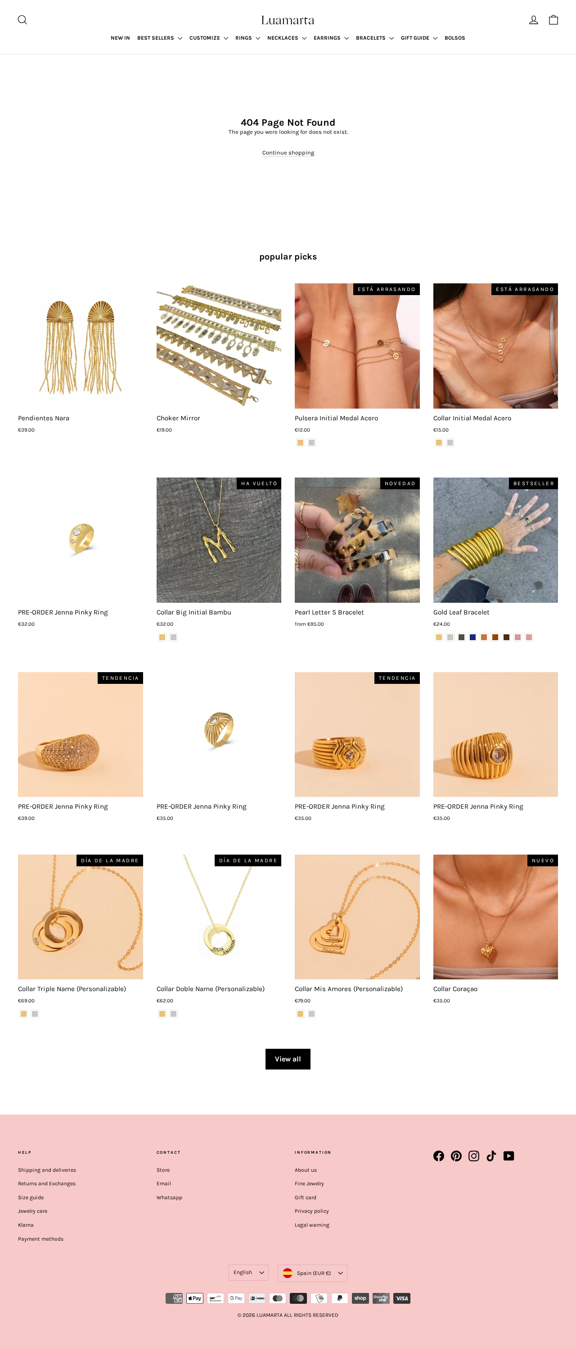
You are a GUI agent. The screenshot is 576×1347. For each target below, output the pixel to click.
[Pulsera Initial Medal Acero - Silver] (311, 442)
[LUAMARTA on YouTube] (509, 1156)
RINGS (244, 38)
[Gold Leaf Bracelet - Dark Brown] (506, 637)
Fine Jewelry (309, 1183)
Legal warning (312, 1225)
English (243, 1272)
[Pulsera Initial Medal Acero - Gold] (300, 442)
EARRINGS (328, 38)
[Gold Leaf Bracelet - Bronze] (484, 637)
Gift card (305, 1197)
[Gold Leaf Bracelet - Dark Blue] (473, 637)
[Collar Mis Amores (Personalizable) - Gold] (300, 1014)
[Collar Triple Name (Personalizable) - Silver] (35, 1014)
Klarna (26, 1225)
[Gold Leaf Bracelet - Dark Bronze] (495, 637)
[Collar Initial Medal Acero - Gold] (439, 442)
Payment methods (40, 1239)
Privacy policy (312, 1211)
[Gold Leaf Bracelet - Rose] (518, 637)
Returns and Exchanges (47, 1183)
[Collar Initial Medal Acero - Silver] (450, 442)
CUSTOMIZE (205, 38)
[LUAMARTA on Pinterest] (456, 1156)
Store (163, 1170)
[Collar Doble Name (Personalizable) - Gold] (162, 1014)
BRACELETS (371, 38)
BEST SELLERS (156, 38)
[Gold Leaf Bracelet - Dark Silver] (461, 637)
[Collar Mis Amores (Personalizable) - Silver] (311, 1014)
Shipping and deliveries (47, 1170)
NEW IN (120, 38)
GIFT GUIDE (416, 38)
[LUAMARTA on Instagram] (473, 1156)
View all (288, 1059)
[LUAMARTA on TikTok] (491, 1156)
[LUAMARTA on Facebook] (438, 1156)
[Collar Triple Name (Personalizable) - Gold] (23, 1014)
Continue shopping (288, 152)
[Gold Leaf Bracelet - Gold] (439, 637)
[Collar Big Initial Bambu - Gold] (162, 637)
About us (306, 1170)
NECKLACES (283, 38)
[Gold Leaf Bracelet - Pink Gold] (529, 637)
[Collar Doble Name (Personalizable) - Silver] (173, 1014)
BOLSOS (455, 38)
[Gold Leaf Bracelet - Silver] (450, 637)
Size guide (31, 1197)
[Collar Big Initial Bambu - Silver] (173, 637)
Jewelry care (32, 1211)
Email (164, 1183)
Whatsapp (169, 1197)
